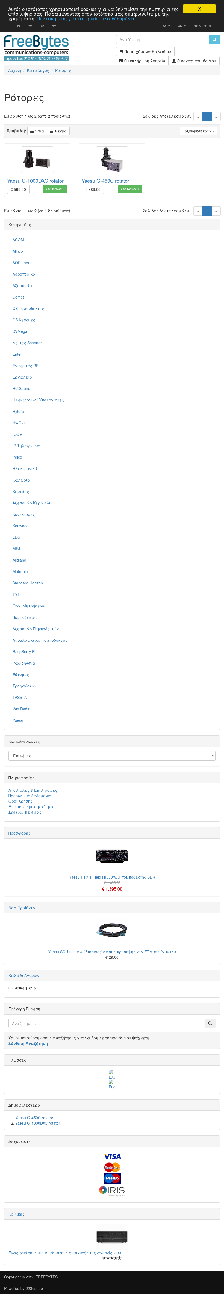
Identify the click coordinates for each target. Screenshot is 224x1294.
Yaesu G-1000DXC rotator (35, 180)
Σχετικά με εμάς (25, 812)
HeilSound (21, 388)
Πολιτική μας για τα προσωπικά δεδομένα (85, 18)
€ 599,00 (18, 189)
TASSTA (20, 697)
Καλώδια (21, 480)
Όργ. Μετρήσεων (29, 605)
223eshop (34, 1288)
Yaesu (18, 720)
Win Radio (21, 708)
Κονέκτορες (24, 514)
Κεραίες (21, 491)
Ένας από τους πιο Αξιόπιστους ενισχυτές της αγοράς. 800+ (65, 1252)
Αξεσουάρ (22, 285)
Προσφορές (19, 833)
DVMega (20, 331)
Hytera (18, 411)
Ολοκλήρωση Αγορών (144, 60)
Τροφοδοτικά (25, 686)
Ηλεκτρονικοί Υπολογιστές (38, 400)
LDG (16, 537)
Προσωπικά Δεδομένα (29, 795)
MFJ (16, 548)
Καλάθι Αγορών (23, 975)
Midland (19, 560)
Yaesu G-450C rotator (105, 180)
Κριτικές (16, 1214)
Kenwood (21, 525)
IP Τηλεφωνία (26, 445)
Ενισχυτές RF (26, 365)
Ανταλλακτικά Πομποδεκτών (40, 640)
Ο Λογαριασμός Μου (196, 60)
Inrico (17, 457)
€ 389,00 (93, 189)
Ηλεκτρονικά (25, 468)
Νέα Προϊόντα (22, 907)
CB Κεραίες (24, 319)
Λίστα (39, 131)
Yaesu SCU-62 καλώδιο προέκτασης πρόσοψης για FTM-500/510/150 (112, 951)
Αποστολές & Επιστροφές (32, 790)
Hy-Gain (20, 422)
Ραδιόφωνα (24, 663)
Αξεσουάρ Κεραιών (31, 503)
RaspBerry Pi (24, 651)
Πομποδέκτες (25, 617)
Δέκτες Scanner (27, 342)
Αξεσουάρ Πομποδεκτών (36, 628)
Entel (17, 354)
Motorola (20, 571)
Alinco (18, 251)
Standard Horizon (28, 583)
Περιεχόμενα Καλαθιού (147, 51)
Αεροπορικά (24, 274)
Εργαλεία (23, 377)
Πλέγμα (60, 131)
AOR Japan (23, 262)
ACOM (18, 239)
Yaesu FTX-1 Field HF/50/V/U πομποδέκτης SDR (112, 877)
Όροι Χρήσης (20, 801)
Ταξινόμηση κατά (197, 131)
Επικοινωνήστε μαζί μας (32, 806)
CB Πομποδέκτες (28, 308)
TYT (16, 594)
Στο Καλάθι (55, 188)
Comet (18, 297)
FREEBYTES (47, 1277)
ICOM (18, 434)
